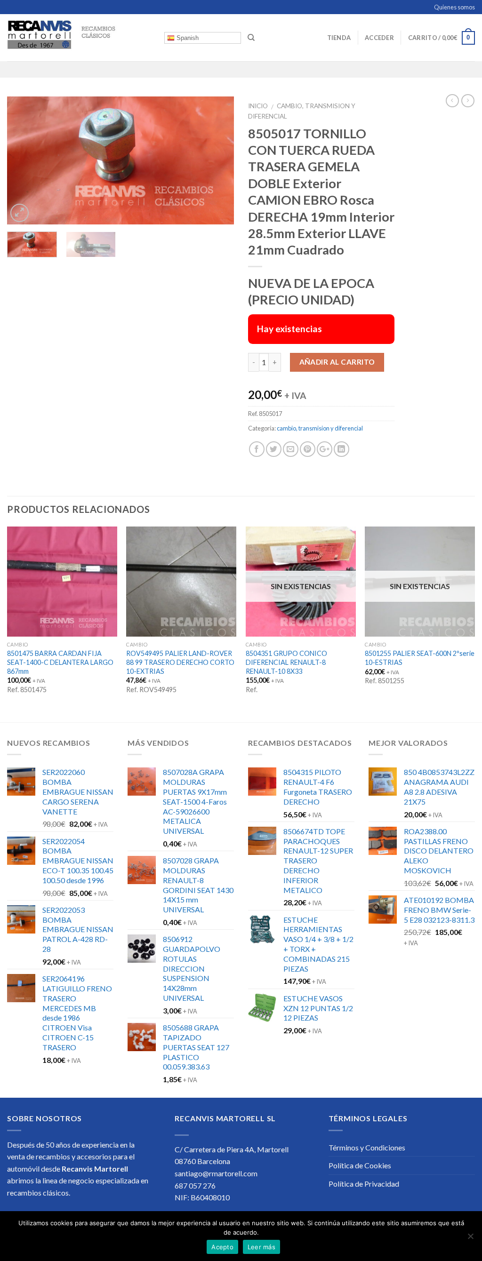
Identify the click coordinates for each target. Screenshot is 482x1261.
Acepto (222, 1247)
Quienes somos (454, 7)
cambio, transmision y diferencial (320, 428)
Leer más (261, 1247)
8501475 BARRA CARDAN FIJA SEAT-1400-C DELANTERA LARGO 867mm (60, 662)
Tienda (339, 37)
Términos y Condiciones (367, 1147)
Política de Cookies (360, 1165)
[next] (217, 160)
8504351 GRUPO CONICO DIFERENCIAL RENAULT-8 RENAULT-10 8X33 (286, 662)
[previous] (23, 160)
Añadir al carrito (337, 362)
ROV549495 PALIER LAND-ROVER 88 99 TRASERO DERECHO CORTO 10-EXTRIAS (180, 662)
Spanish (187, 37)
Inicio (258, 106)
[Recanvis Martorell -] (78, 37)
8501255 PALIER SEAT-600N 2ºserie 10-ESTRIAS (419, 657)
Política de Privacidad (364, 1183)
